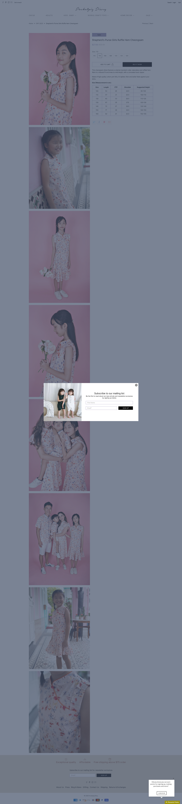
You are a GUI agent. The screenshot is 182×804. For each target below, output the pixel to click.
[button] (164, 802)
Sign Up (126, 408)
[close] (136, 385)
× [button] (173, 778)
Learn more (161, 793)
